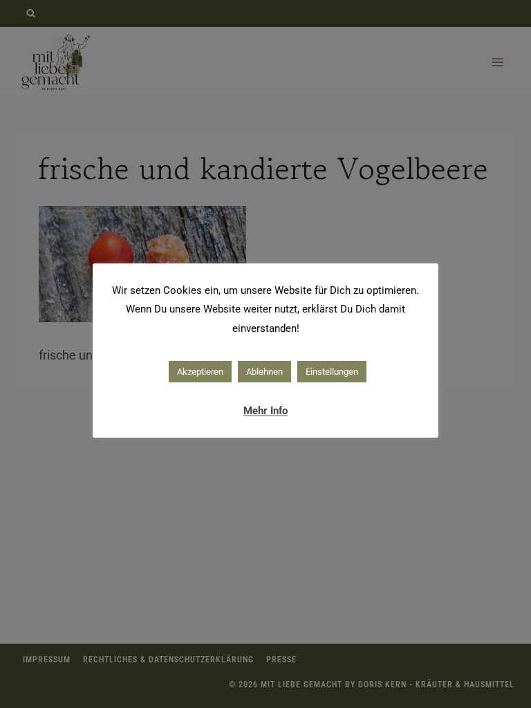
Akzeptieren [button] (200, 371)
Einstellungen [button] (332, 371)
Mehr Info (265, 410)
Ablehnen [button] (264, 371)
